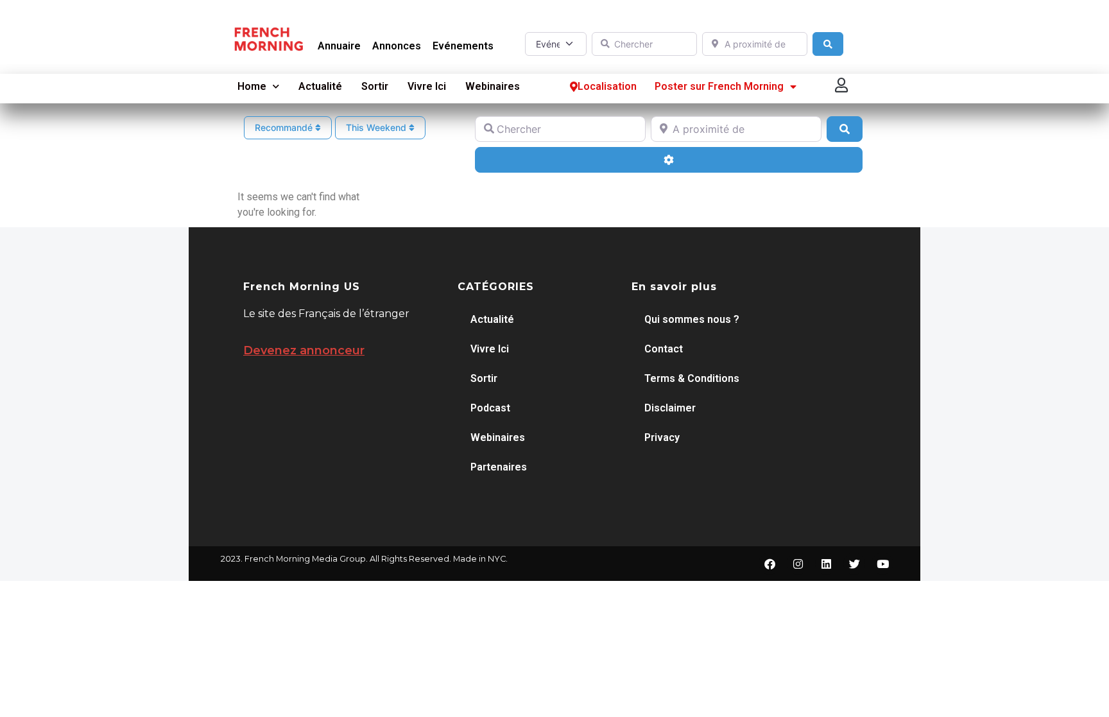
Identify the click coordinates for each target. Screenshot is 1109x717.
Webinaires (492, 86)
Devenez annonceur (304, 350)
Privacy (662, 437)
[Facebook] (769, 563)
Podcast (490, 408)
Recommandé (285, 127)
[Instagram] (798, 563)
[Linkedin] (826, 563)
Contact (663, 349)
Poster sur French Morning (719, 86)
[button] (842, 85)
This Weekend (377, 127)
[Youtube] (882, 563)
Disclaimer (670, 408)
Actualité (320, 86)
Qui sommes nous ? (691, 319)
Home (251, 86)
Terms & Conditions (691, 378)
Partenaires (498, 467)
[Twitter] (854, 563)
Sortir (374, 86)
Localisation (607, 86)
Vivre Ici (427, 86)
